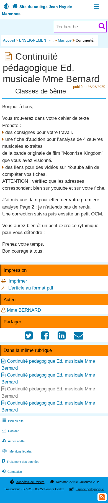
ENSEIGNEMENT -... (36, 40)
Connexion (12, 471)
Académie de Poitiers (30, 482)
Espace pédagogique (90, 489)
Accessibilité (13, 441)
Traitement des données (20, 461)
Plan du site (13, 421)
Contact (10, 431)
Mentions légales (17, 451)
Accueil (9, 40)
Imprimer (18, 281)
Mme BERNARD (24, 310)
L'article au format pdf (30, 288)
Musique (64, 40)
